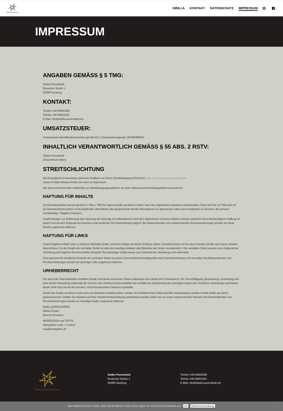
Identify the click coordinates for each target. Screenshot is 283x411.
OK (185, 406)
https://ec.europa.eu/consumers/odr (166, 178)
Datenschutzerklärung (202, 406)
